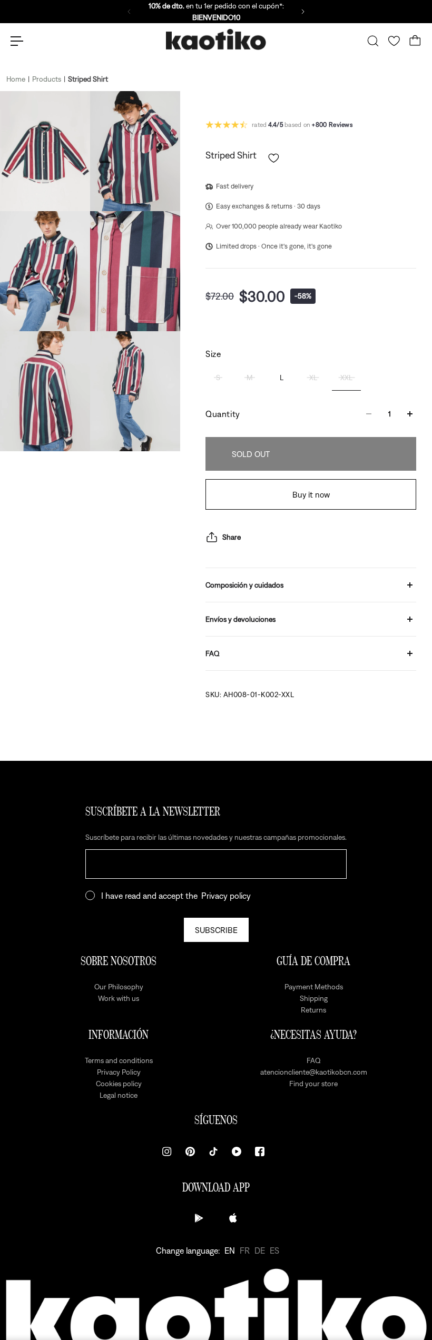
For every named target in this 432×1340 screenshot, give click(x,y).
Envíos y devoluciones (240, 619)
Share (231, 537)
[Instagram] (167, 1151)
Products (46, 79)
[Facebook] (259, 1151)
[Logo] (216, 41)
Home (15, 79)
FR (245, 1250)
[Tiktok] (213, 1151)
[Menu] (16, 41)
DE (259, 1250)
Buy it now (311, 494)
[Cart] (415, 41)
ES (274, 1250)
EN (229, 1250)
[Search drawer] (373, 41)
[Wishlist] (394, 41)
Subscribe (216, 930)
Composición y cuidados (244, 585)
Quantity (222, 414)
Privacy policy (226, 895)
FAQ (212, 653)
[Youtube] (236, 1151)
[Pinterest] (190, 1151)
